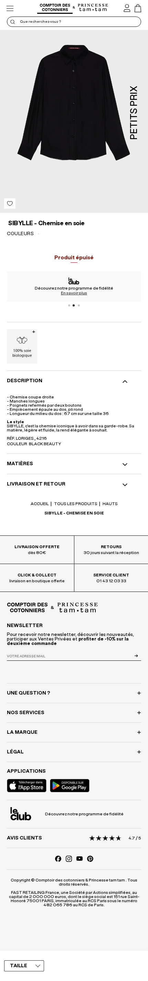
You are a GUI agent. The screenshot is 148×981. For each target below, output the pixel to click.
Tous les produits (75, 504)
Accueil (40, 504)
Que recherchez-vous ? (40, 21)
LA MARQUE (22, 732)
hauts (110, 504)
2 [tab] (74, 305)
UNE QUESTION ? (28, 693)
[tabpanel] (74, 286)
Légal (15, 752)
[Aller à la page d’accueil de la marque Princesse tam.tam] (93, 8)
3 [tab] (79, 305)
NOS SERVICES (25, 712)
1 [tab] (69, 305)
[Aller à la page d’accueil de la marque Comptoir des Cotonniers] (55, 8)
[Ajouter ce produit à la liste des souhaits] (9, 203)
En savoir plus (74, 293)
